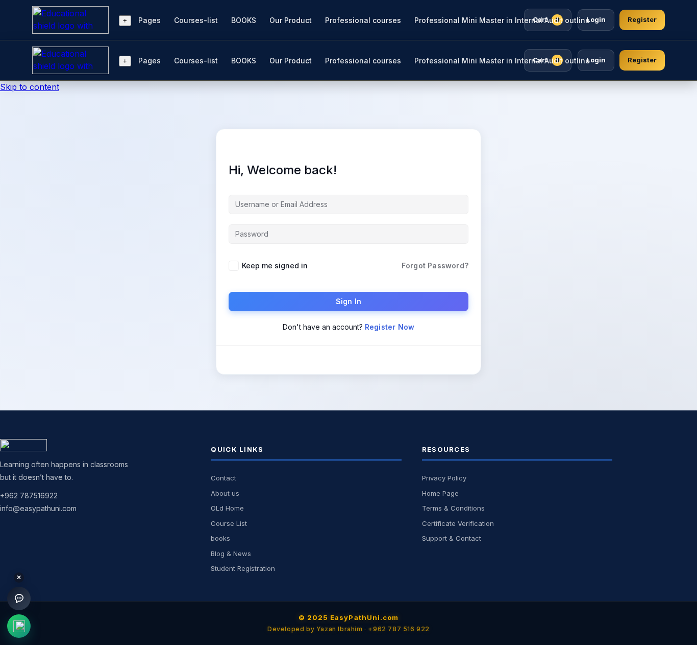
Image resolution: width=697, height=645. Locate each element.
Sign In (348, 301)
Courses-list (196, 20)
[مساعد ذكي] (19, 598)
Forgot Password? (435, 265)
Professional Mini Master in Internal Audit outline (502, 20)
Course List (229, 523)
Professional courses (363, 20)
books (220, 538)
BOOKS (243, 20)
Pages (149, 20)
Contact (223, 478)
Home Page (440, 493)
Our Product (290, 20)
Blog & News (231, 553)
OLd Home (227, 508)
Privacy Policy (444, 478)
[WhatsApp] (19, 626)
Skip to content (29, 87)
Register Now (389, 326)
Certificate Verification (458, 523)
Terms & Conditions (453, 508)
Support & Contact (451, 538)
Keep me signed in (275, 265)
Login (596, 19)
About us (225, 493)
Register (642, 19)
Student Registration (243, 568)
